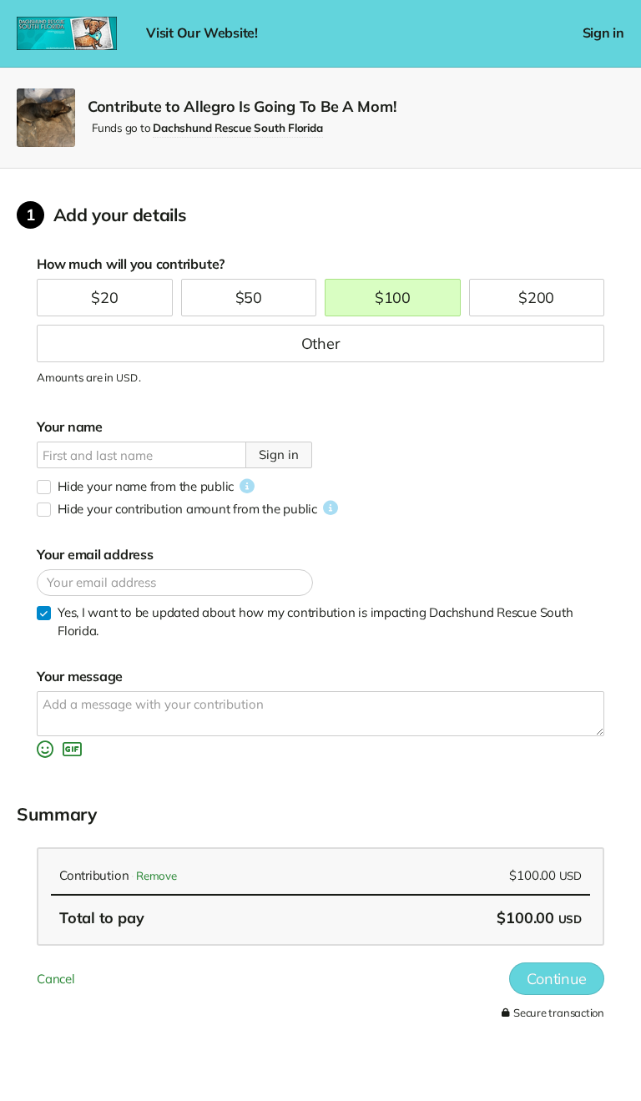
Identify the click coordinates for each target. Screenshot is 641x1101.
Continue (556, 978)
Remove (156, 875)
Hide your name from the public (146, 486)
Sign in (603, 33)
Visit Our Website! (202, 33)
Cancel (56, 979)
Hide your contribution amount (187, 509)
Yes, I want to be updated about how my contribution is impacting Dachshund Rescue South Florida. (315, 621)
